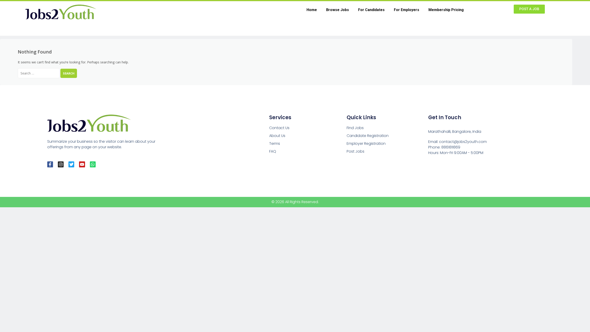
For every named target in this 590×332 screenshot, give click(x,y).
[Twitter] (71, 164)
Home (312, 10)
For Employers (406, 10)
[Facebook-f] (50, 164)
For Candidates (371, 10)
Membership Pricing (446, 10)
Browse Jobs (337, 10)
